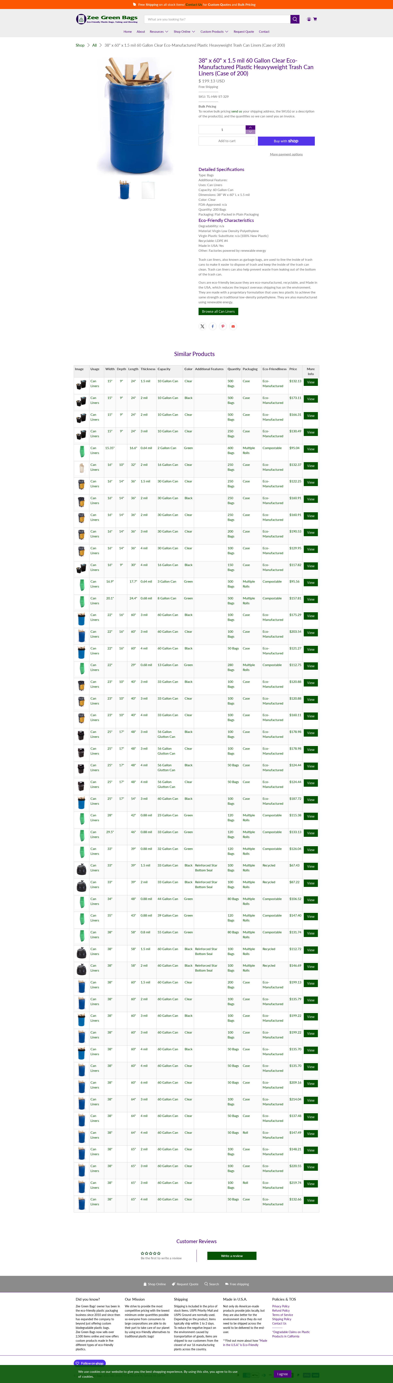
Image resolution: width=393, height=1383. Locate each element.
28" (109, 815)
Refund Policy (281, 1310)
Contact (264, 31)
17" (121, 732)
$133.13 (295, 832)
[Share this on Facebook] (213, 326)
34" (109, 899)
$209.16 (295, 1082)
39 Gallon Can (168, 915)
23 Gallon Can (168, 815)
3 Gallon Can (167, 581)
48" (133, 732)
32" (133, 464)
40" (133, 681)
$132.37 (295, 464)
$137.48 (295, 1116)
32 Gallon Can (168, 848)
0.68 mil (146, 598)
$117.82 (295, 565)
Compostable (272, 448)
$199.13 (295, 982)
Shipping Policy (281, 1319)
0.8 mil (145, 932)
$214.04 (295, 1099)
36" (133, 481)
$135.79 (295, 999)
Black (188, 398)
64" (133, 1099)
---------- (277, 1327)
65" (133, 1149)
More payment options (286, 154)
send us (236, 111)
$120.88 (295, 681)
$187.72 (295, 798)
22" (109, 615)
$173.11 (295, 398)
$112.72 (295, 949)
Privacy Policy (280, 1306)
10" (121, 464)
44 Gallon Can (168, 899)
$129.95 (295, 548)
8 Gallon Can (167, 598)
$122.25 (295, 481)
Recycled (269, 865)
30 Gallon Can (168, 481)
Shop (80, 45)
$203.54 (295, 631)
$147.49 (295, 1132)
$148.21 (295, 1149)
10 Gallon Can (168, 381)
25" (109, 732)
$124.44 (295, 765)
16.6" (133, 448)
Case (246, 381)
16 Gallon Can (168, 464)
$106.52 (295, 899)
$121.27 (295, 648)
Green (188, 448)
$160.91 (295, 498)
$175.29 (295, 615)
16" (109, 464)
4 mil (144, 548)
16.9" (110, 581)
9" (121, 381)
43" (133, 915)
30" (133, 565)
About (141, 31)
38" (109, 932)
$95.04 (294, 448)
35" (109, 915)
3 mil (144, 431)
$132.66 (295, 1199)
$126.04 (295, 848)
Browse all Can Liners (218, 311)
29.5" (110, 832)
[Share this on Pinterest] (223, 326)
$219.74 (295, 1182)
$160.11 (295, 715)
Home (128, 31)
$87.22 (294, 882)
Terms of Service (282, 1315)
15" (109, 381)
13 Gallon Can (168, 665)
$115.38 (295, 815)
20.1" (110, 598)
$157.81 (295, 598)
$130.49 (295, 431)
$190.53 (295, 531)
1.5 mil (145, 381)
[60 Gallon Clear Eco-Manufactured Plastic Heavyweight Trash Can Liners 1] (135, 116)
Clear (188, 381)
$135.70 (295, 1049)
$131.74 (295, 932)
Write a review (232, 1256)
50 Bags (233, 648)
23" (109, 681)
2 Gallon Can (167, 448)
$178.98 (295, 732)
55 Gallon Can (168, 932)
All (94, 45)
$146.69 (295, 965)
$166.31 (295, 414)
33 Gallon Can (168, 681)
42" (133, 815)
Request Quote (244, 31)
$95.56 (294, 581)
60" (133, 615)
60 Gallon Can (168, 615)
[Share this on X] (202, 326)
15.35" (110, 448)
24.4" (133, 598)
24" (133, 381)
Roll (245, 1132)
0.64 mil (146, 448)
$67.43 (294, 865)
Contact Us (279, 1323)
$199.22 (295, 1015)
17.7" (133, 581)
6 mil (144, 1082)
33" (109, 848)
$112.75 (295, 665)
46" (133, 832)
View (310, 382)
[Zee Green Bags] (107, 19)
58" (133, 932)
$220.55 (295, 1166)
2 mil (144, 398)
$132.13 (295, 381)
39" (133, 848)
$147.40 (295, 915)
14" (121, 481)
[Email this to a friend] (233, 326)
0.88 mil (146, 815)
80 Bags (233, 899)
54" (133, 798)
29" (133, 665)
